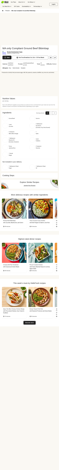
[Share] (55, 57)
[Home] (3, 11)
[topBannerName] (29, 17)
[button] (29, 112)
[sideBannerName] (29, 84)
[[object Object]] (50, 57)
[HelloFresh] (4, 2)
